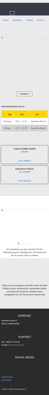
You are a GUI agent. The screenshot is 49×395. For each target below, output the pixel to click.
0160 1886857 (24, 161)
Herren (40, 20)
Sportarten (17, 20)
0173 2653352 (24, 181)
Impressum (6, 380)
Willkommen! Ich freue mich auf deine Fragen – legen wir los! (33, 388)
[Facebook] (4, 364)
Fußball (29, 20)
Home (5, 20)
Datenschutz (7, 377)
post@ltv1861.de (16, 345)
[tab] (12, 13)
